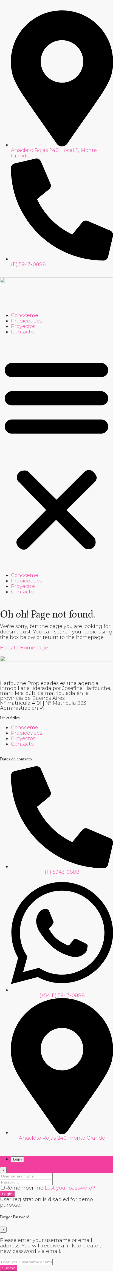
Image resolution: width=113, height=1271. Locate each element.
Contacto (22, 332)
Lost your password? (70, 1188)
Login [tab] (17, 1159)
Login (7, 1193)
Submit (8, 1268)
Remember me (25, 1188)
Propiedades (26, 321)
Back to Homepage (24, 648)
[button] (56, 453)
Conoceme (24, 315)
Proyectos (23, 326)
